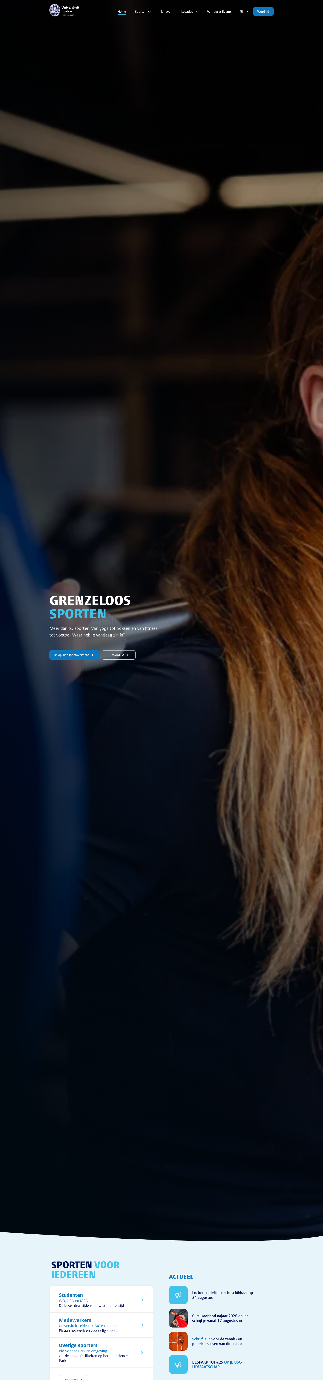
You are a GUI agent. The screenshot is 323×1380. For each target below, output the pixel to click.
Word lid (263, 11)
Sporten (140, 11)
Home (122, 11)
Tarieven (166, 11)
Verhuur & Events (219, 11)
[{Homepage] (64, 10)
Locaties (187, 11)
